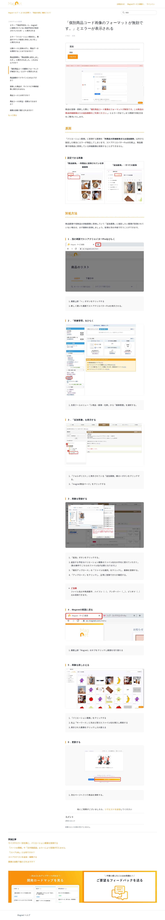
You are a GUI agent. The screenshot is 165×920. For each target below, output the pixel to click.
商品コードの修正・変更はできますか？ (23, 102)
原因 (71, 52)
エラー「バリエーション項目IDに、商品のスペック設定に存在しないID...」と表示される (24, 39)
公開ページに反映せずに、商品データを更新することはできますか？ (24, 49)
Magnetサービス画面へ (135, 4)
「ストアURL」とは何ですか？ (21, 852)
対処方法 (72, 57)
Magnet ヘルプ (13, 13)
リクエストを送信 (112, 809)
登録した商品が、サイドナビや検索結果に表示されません (24, 87)
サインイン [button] (151, 4)
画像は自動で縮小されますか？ (21, 110)
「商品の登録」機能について (41, 13)
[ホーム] (15, 5)
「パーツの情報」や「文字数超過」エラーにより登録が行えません (37, 847)
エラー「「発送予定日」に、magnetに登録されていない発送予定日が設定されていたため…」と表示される (24, 28)
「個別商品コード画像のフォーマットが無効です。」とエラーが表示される (24, 70)
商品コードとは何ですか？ (20, 95)
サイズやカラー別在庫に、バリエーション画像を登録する (33, 843)
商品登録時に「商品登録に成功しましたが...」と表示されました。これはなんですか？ (24, 60)
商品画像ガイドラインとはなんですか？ (23, 79)
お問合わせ (121, 4)
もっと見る (12, 115)
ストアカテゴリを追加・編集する (22, 857)
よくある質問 (25, 13)
